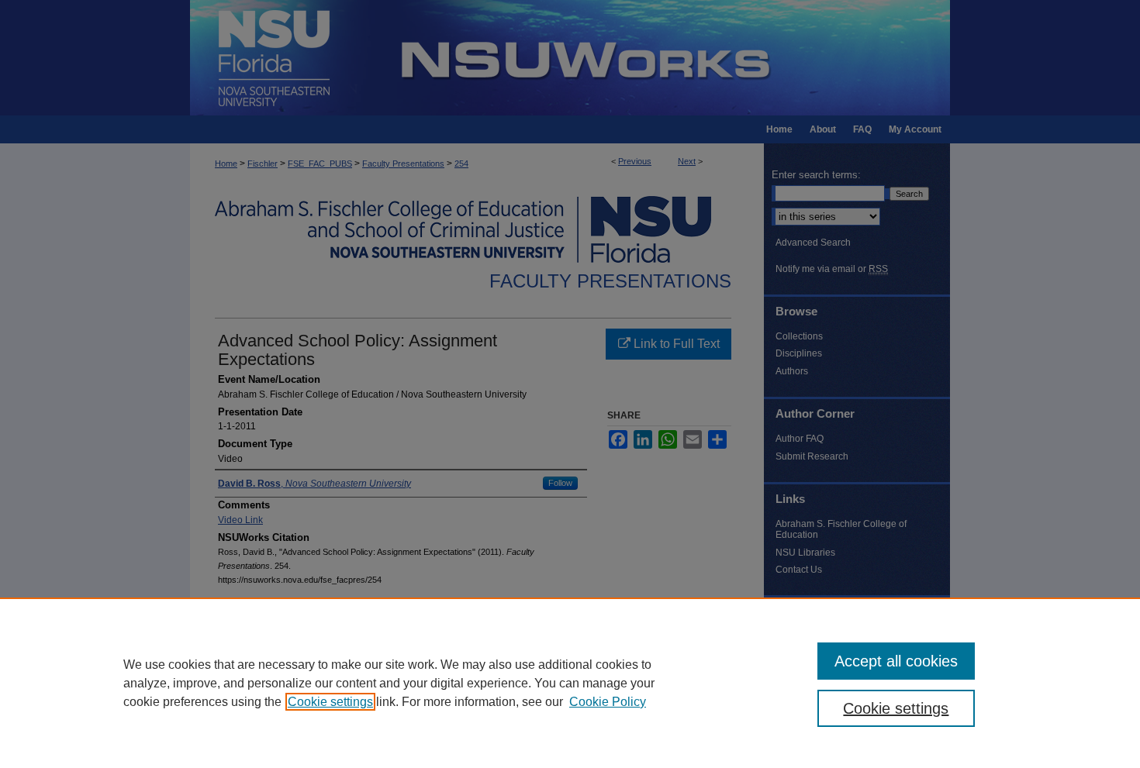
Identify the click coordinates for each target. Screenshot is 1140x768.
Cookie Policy (607, 701)
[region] (570, 683)
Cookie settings (330, 701)
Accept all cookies (896, 661)
